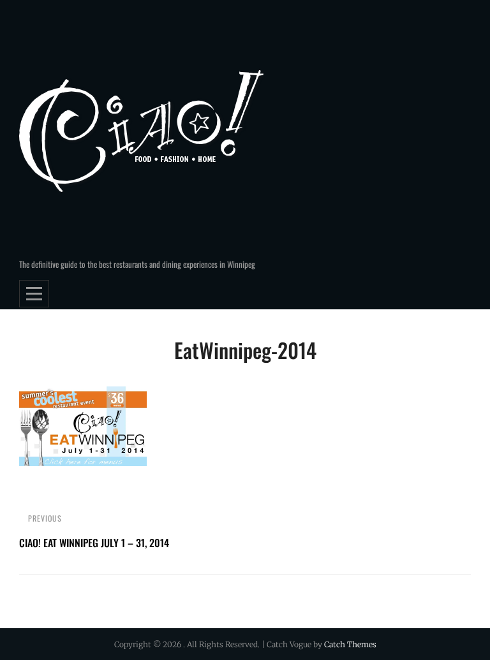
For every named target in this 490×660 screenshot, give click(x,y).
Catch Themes (350, 644)
